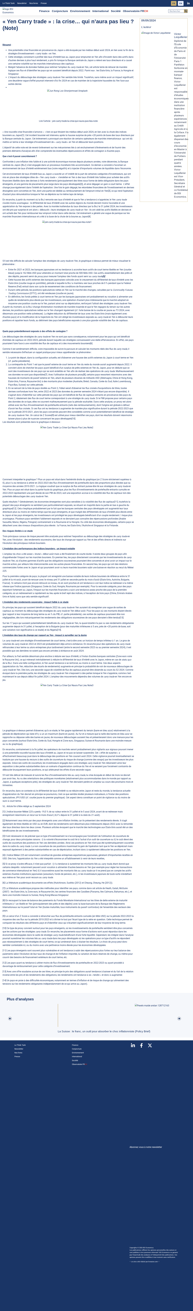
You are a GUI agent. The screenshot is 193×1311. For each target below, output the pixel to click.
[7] (46, 374)
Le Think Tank (9, 3)
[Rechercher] (185, 11)
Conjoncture (60, 11)
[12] (14, 508)
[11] (116, 501)
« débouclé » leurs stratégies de (63, 209)
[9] (53, 415)
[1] (23, 135)
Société (116, 11)
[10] (73, 418)
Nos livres (33, 3)
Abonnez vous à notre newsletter (146, 1147)
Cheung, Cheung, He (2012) (97, 882)
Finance (44, 11)
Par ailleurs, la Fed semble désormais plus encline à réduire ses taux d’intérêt (41, 656)
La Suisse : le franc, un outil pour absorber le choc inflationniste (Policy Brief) (104, 1031)
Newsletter (22, 3)
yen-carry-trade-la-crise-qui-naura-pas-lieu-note (75, 121)
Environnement (80, 11)
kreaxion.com (153, 1262)
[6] (91, 343)
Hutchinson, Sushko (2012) (67, 882)
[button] (10, 1018)
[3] (109, 191)
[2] (81, 184)
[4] (89, 216)
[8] (84, 374)
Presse (44, 3)
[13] (121, 617)
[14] (59, 630)
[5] (4, 864)
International (100, 11)
